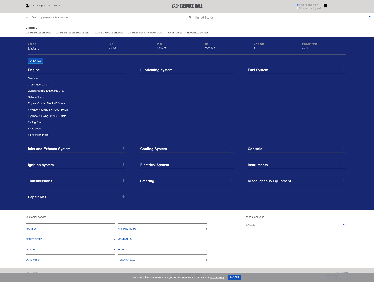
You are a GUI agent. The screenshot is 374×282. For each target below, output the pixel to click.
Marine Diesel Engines (38, 32)
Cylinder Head (36, 97)
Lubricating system (156, 69)
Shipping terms (127, 228)
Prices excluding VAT (310, 8)
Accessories (175, 32)
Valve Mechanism (38, 134)
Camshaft (33, 78)
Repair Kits (37, 196)
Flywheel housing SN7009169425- (48, 116)
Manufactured (309, 43)
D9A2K (33, 48)
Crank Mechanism (38, 84)
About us (31, 228)
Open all (35, 60)
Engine (32, 43)
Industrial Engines (197, 32)
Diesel (112, 47)
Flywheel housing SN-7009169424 (48, 109)
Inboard (161, 47)
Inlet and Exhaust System (49, 148)
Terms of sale (126, 259)
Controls (255, 148)
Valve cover (34, 128)
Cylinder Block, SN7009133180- (46, 90)
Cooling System (153, 148)
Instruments (258, 164)
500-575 (210, 47)
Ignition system (41, 164)
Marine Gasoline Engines (109, 32)
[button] (41, 33)
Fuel (111, 43)
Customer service (36, 217)
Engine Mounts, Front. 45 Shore (46, 103)
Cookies (31, 249)
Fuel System (258, 69)
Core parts (32, 259)
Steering (147, 180)
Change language (254, 217)
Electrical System (154, 164)
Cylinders (259, 43)
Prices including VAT (310, 4)
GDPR (121, 249)
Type (159, 43)
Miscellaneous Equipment (269, 180)
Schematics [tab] (31, 28)
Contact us (125, 239)
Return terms (34, 239)
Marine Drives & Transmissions (145, 32)
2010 (305, 47)
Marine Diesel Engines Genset (73, 32)
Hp (206, 43)
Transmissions (40, 180)
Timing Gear (35, 122)
